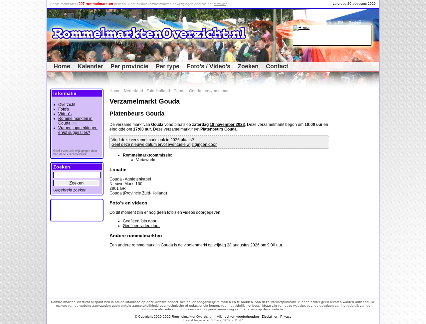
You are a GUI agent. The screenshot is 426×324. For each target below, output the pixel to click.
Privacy (285, 316)
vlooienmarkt (195, 245)
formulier (220, 4)
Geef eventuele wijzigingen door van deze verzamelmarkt (75, 152)
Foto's (63, 109)
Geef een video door (141, 225)
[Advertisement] (356, 188)
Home (62, 66)
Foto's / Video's (208, 66)
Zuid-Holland (158, 91)
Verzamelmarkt (218, 91)
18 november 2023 (227, 124)
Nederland (133, 91)
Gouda (179, 91)
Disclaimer (269, 316)
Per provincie (129, 66)
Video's (65, 114)
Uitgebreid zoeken (70, 190)
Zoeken (248, 66)
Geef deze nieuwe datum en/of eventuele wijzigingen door (164, 144)
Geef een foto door (139, 221)
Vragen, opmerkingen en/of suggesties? (78, 130)
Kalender (90, 66)
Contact (277, 66)
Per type (167, 66)
